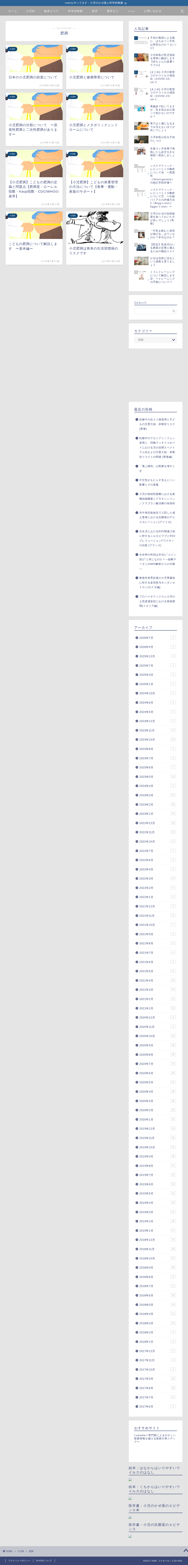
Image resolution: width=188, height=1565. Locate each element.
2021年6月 (156, 962)
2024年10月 (156, 693)
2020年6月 (156, 1073)
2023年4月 (156, 785)
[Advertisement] (155, 375)
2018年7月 (156, 1286)
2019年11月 (156, 1138)
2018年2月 (156, 1332)
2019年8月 (156, 1165)
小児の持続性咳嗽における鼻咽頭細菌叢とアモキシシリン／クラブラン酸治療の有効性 (157, 499)
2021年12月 (156, 906)
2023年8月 (156, 748)
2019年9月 (156, 1156)
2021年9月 (156, 934)
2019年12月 (156, 1128)
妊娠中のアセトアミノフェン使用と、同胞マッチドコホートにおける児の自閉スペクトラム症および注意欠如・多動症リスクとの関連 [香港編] (157, 447)
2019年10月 (156, 1147)
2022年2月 (156, 887)
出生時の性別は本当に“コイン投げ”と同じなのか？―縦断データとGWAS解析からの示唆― (157, 561)
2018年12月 (156, 1239)
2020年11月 (156, 1026)
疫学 (95, 11)
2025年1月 (156, 684)
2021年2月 (156, 999)
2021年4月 (156, 980)
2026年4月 (156, 646)
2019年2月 (156, 1221)
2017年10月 (156, 1369)
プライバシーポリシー (19, 1561)
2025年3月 (156, 674)
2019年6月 (156, 1184)
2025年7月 (156, 665)
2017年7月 (156, 1397)
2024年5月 (156, 711)
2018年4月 (156, 1313)
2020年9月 (156, 1045)
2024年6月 (156, 702)
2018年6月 (156, 1295)
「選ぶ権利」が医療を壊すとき (157, 468)
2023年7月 (156, 758)
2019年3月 (156, 1212)
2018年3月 (156, 1323)
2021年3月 (156, 989)
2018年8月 (156, 1276)
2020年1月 (156, 1119)
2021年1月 (156, 1008)
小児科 (30, 11)
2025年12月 (156, 656)
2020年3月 (156, 1101)
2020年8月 (156, 1054)
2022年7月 (156, 850)
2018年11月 (156, 1249)
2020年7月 (156, 1063)
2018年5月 (156, 1304)
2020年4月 (156, 1091)
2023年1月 (156, 813)
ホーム (12, 11)
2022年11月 (156, 832)
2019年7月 (156, 1174)
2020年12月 (156, 1017)
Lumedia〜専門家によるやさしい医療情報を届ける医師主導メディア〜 (155, 1438)
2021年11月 (156, 915)
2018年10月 (156, 1258)
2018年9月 (156, 1267)
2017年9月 (156, 1378)
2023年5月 (156, 776)
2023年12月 (156, 721)
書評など (113, 11)
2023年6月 (156, 767)
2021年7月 (156, 952)
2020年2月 (156, 1110)
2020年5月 (156, 1082)
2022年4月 (156, 869)
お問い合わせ (153, 11)
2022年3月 (156, 878)
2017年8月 (156, 1388)
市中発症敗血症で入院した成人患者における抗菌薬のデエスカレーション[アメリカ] (157, 517)
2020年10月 (156, 1036)
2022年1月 (156, 897)
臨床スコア (51, 11)
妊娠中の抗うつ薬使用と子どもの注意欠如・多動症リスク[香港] (157, 424)
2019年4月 (156, 1202)
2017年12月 (156, 1351)
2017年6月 (156, 1406)
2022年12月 (156, 823)
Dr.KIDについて (44, 1561)
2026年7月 (156, 637)
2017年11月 (156, 1360)
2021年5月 (156, 971)
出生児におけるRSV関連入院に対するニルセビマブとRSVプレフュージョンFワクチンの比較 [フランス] (157, 538)
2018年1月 (156, 1341)
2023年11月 (156, 730)
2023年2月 (156, 804)
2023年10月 (156, 739)
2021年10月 (156, 924)
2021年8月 (156, 943)
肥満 (31, 1551)
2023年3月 (156, 795)
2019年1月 (156, 1230)
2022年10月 (156, 841)
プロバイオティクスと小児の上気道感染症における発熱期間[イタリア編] (157, 601)
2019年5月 (156, 1193)
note (131, 11)
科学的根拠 (75, 11)
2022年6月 (156, 860)
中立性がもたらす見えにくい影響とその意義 (157, 482)
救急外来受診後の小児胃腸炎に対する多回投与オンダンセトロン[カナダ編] (157, 583)
